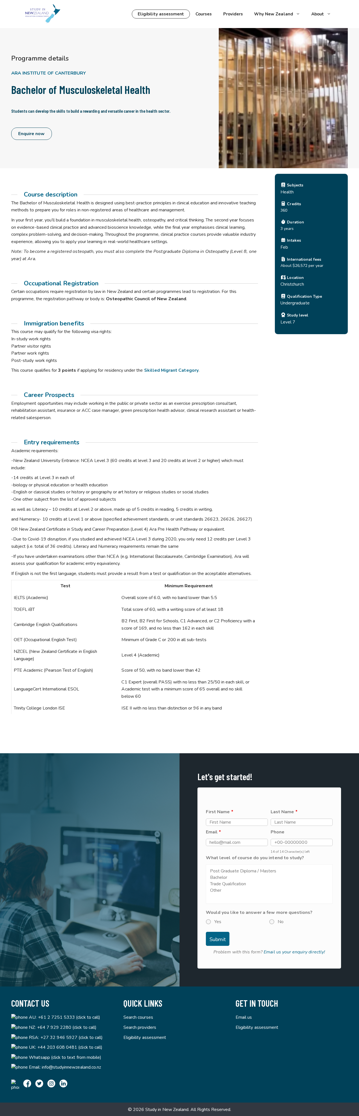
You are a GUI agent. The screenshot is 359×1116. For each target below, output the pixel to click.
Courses (203, 14)
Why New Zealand (273, 14)
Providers (233, 14)
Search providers (139, 1027)
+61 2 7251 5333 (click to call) (69, 1017)
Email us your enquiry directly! (294, 952)
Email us (244, 1017)
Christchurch (292, 284)
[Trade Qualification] (269, 884)
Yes (217, 922)
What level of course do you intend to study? (255, 858)
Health (287, 192)
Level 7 (287, 322)
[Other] (269, 890)
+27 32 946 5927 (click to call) (71, 1037)
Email (213, 832)
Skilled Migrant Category (171, 370)
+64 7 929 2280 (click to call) (67, 1027)
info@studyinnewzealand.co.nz (71, 1067)
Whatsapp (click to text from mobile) (65, 1057)
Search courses (138, 1017)
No (281, 922)
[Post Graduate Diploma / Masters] (269, 871)
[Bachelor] (269, 877)
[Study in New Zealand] (42, 14)
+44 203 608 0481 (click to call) (70, 1047)
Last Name (284, 812)
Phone (277, 832)
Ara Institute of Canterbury (48, 73)
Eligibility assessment (161, 14)
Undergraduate (295, 303)
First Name (219, 812)
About (317, 14)
